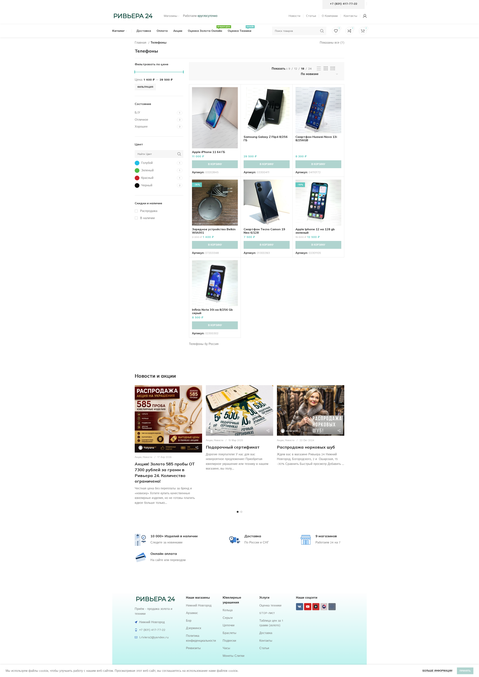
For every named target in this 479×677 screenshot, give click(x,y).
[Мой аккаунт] (365, 16)
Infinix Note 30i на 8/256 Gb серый (212, 311)
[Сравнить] (235, 93)
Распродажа (148, 211)
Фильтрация (145, 87)
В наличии (147, 218)
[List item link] (202, 605)
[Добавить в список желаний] (235, 110)
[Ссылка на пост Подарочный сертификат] (239, 410)
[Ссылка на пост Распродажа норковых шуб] (310, 410)
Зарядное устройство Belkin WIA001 (214, 230)
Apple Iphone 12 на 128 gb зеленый (315, 230)
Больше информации (437, 670)
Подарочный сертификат (233, 447)
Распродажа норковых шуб (306, 447)
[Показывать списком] (319, 68)
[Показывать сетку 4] (332, 68)
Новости (147, 457)
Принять (465, 671)
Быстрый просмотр (235, 101)
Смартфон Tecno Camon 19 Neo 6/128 (264, 230)
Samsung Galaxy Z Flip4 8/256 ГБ (266, 138)
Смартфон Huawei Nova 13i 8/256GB (316, 138)
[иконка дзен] (315, 606)
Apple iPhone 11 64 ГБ (208, 152)
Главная (141, 42)
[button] (215, 164)
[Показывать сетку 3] (326, 68)
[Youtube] (307, 606)
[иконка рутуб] (323, 606)
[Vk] (299, 606)
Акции (138, 457)
